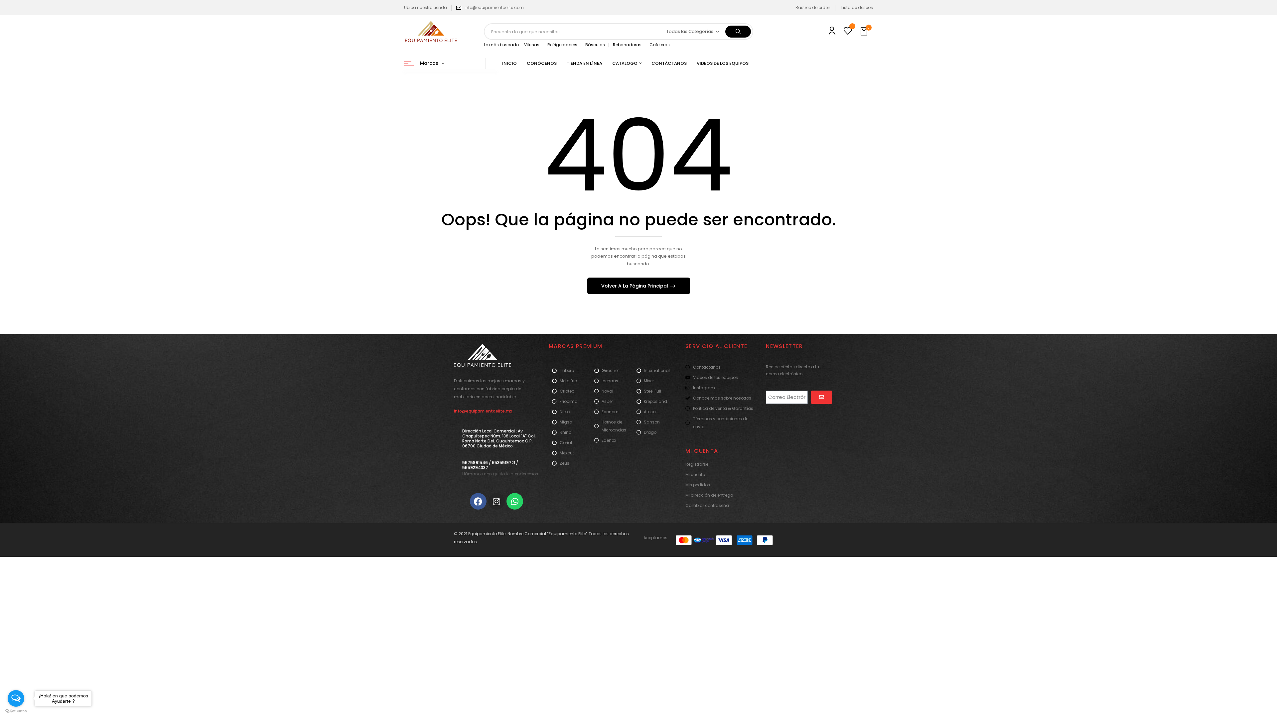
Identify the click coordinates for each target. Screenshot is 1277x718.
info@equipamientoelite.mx (483, 411)
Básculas (595, 45)
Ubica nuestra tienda (425, 7)
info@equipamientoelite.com (494, 7)
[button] (865, 32)
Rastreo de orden (812, 7)
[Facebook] (478, 501)
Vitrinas (531, 45)
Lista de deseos (857, 7)
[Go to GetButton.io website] (16, 711)
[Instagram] (496, 501)
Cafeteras (659, 45)
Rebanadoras (627, 45)
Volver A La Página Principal (635, 286)
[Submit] (821, 397)
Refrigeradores (562, 45)
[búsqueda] (738, 32)
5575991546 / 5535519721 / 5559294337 (490, 465)
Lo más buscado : (502, 45)
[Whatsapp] (514, 501)
